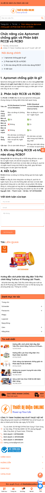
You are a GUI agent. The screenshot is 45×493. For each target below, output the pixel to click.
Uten (3, 327)
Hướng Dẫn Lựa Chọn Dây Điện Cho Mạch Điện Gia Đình (26, 354)
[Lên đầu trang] (40, 469)
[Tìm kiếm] (42, 18)
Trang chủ (5, 302)
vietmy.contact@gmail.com (13, 443)
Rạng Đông (6, 323)
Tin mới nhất (8, 339)
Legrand (5, 319)
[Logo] (22, 11)
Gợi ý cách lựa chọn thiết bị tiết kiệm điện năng (27, 380)
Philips (4, 315)
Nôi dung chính (11, 52)
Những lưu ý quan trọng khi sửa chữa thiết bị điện (27, 371)
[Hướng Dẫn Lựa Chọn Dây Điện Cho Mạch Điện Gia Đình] (6, 355)
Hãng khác (6, 331)
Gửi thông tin (8, 232)
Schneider (5, 306)
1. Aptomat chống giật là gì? (15, 58)
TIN (9, 242)
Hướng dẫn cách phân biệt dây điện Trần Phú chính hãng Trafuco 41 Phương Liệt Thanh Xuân (22, 278)
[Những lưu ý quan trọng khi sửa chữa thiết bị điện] (6, 372)
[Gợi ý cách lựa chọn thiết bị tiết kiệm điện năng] (6, 381)
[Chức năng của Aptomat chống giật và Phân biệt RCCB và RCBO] (6, 364)
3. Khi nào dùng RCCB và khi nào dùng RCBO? (22, 65)
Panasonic (5, 311)
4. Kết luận (8, 69)
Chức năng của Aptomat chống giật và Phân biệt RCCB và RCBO (27, 363)
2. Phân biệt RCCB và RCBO (15, 61)
